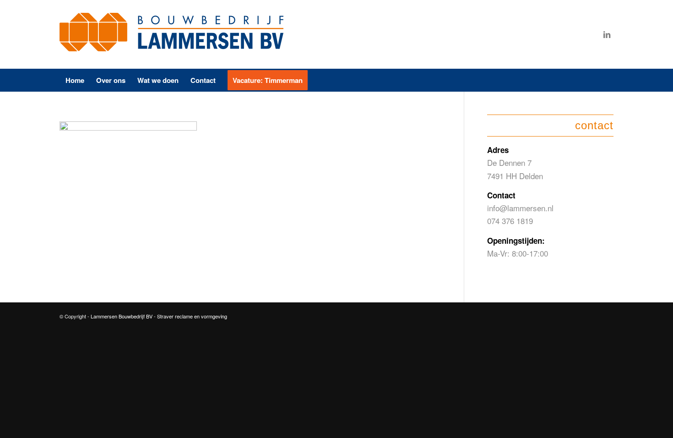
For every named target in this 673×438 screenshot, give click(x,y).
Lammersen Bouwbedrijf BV (122, 316)
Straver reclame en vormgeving (192, 316)
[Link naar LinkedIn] (606, 34)
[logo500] (174, 34)
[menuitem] (75, 80)
